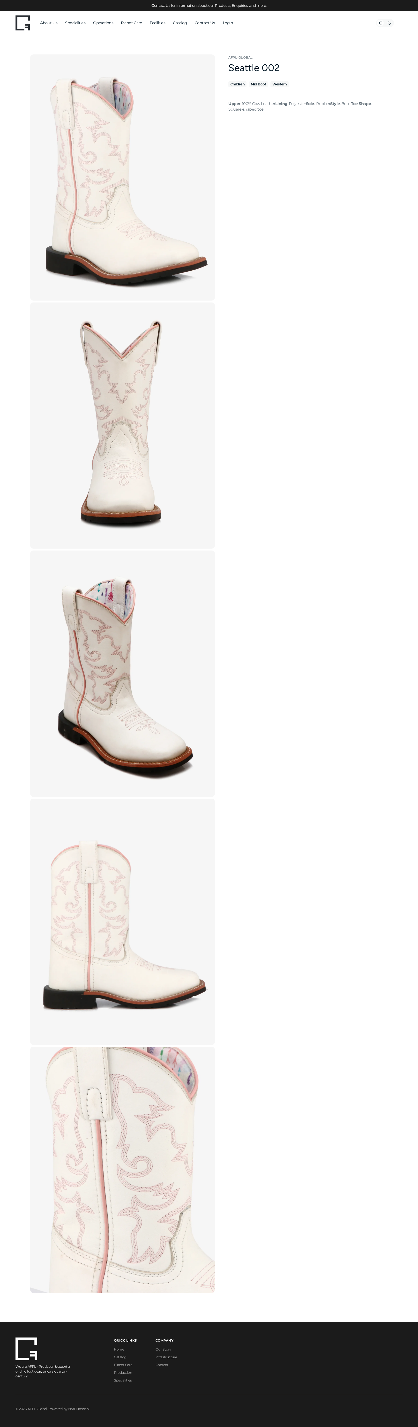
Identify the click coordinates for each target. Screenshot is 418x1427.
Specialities (123, 1380)
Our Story (163, 1349)
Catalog (120, 1357)
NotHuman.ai (79, 1409)
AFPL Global (37, 1409)
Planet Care (123, 1365)
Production (123, 1372)
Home (119, 1349)
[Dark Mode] (385, 23)
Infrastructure (166, 1357)
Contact (162, 1365)
